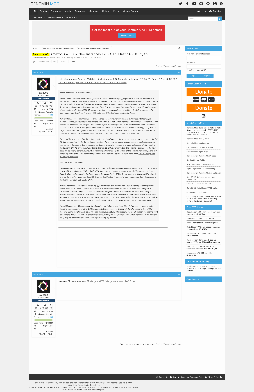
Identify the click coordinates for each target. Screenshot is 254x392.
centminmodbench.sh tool (197, 192)
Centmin (45, 3)
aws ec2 (64, 62)
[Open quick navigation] (35, 11)
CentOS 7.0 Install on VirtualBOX (200, 184)
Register (207, 76)
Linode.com (191, 253)
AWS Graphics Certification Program (105, 177)
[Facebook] (187, 3)
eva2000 (86, 58)
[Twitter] (180, 3)
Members (93, 11)
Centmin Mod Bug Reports (198, 143)
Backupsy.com (193, 240)
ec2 (73, 62)
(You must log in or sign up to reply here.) (137, 344)
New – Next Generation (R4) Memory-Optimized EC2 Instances (112, 133)
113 (50, 106)
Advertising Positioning (77, 385)
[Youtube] (194, 3)
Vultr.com (190, 246)
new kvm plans (211, 223)
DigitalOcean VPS (194, 227)
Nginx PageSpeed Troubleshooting (201, 169)
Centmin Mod (192, 128)
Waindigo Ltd (99, 389)
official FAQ (204, 134)
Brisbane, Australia (45, 112)
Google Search (130, 11)
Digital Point (95, 385)
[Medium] (215, 3)
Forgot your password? (196, 70)
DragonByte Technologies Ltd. (113, 383)
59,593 (38, 106)
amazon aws (43, 62)
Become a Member (127, 36)
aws (54, 62)
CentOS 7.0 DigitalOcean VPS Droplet (202, 188)
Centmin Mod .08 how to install (200, 147)
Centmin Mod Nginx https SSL (199, 152)
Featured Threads (55, 17)
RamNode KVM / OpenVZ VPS (199, 233)
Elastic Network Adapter (135, 200)
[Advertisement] (78, 245)
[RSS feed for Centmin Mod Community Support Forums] (221, 377)
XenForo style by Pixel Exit (88, 387)
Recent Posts (71, 17)
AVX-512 (146, 209)
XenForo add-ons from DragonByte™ (74, 383)
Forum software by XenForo (52, 387)
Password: (191, 62)
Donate (203, 92)
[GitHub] (208, 3)
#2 (179, 274)
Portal (116, 11)
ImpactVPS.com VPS (195, 218)
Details (130, 383)
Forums (43, 11)
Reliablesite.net (193, 266)
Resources (80, 11)
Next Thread (176, 66)
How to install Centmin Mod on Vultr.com (204, 173)
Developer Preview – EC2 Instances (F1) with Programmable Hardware (105, 113)
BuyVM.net (191, 223)
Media (68, 11)
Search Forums (39, 17)
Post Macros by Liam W (119, 387)
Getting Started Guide (196, 160)
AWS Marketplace (142, 110)
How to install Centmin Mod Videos (201, 156)
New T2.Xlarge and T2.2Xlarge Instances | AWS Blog (108, 281)
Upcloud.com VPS (194, 212)
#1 (179, 72)
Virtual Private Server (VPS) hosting (58, 58)
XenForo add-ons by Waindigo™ (75, 389)
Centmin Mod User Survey (198, 139)
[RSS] (222, 3)
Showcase (56, 11)
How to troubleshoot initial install (200, 164)
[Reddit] (201, 3)
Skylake (127, 206)
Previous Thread (162, 66)
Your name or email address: (198, 54)
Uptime (105, 11)
